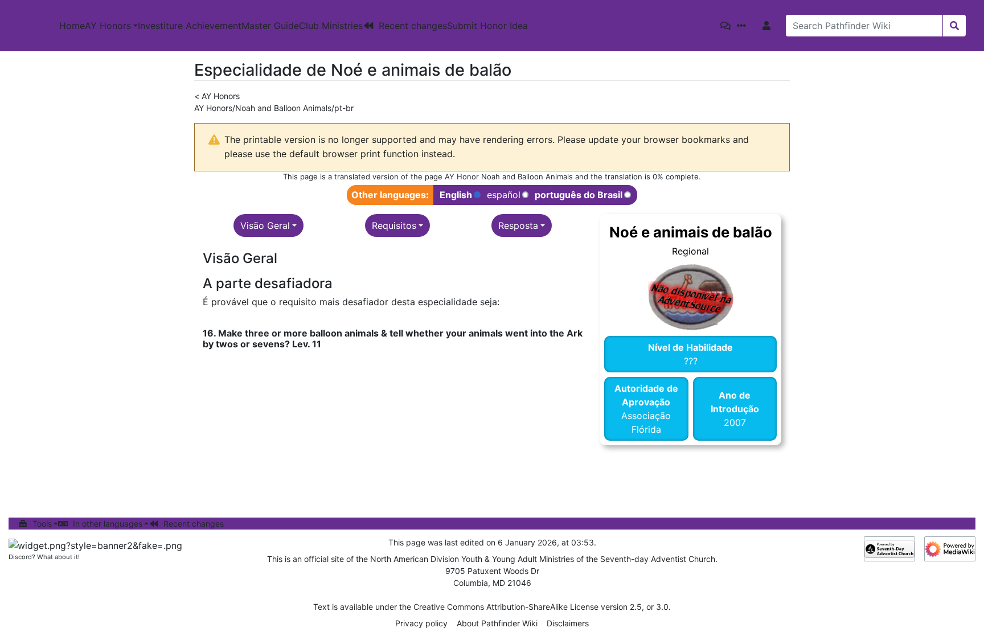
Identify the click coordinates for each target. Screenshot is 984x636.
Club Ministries (331, 25)
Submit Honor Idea (487, 25)
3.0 (662, 607)
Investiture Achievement (189, 25)
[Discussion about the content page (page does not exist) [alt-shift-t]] (728, 25)
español (503, 195)
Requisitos (394, 225)
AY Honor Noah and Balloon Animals (509, 176)
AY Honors (108, 25)
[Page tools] (744, 25)
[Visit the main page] (29, 26)
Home (72, 25)
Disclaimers (568, 623)
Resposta (518, 225)
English (456, 195)
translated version (366, 176)
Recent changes (413, 25)
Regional (690, 251)
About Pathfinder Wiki (497, 623)
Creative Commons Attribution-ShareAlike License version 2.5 (527, 607)
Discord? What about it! (44, 557)
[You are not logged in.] (769, 25)
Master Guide (270, 25)
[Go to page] (954, 25)
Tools (42, 523)
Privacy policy (421, 623)
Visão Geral (265, 225)
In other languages (107, 523)
